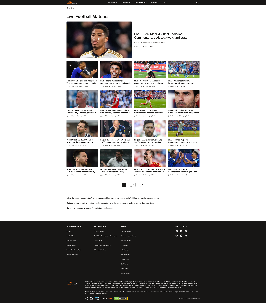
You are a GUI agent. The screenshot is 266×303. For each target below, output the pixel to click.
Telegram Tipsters (100, 250)
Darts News (125, 259)
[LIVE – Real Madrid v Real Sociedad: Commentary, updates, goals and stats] (99, 40)
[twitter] (181, 231)
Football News (112, 2)
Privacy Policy (71, 240)
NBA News (124, 245)
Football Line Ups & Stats (102, 245)
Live (163, 2)
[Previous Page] (119, 185)
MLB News (124, 268)
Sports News (126, 2)
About (68, 231)
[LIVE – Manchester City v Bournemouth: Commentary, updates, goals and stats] (184, 69)
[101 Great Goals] (73, 291)
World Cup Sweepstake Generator (105, 236)
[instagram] (186, 231)
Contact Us (70, 236)
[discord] (186, 235)
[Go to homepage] (71, 2)
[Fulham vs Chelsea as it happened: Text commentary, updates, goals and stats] (82, 69)
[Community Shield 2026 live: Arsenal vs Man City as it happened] (184, 99)
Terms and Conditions (73, 250)
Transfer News (98, 231)
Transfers (154, 2)
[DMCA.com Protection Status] (120, 299)
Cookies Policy (71, 245)
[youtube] (176, 235)
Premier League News (128, 236)
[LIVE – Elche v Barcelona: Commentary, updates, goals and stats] (116, 69)
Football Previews (141, 2)
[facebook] (176, 231)
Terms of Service (72, 254)
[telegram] (181, 235)
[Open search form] (197, 2)
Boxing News (125, 254)
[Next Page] (147, 185)
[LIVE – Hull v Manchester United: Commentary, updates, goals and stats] (116, 99)
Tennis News (125, 273)
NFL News (124, 250)
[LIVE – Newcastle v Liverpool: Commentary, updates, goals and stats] (150, 69)
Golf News (124, 264)
